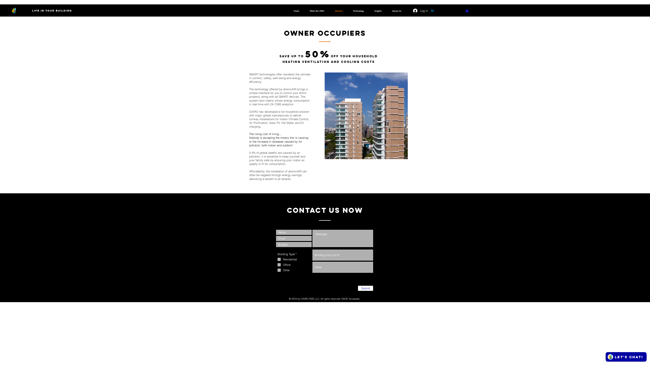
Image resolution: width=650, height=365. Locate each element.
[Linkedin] (432, 11)
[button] (467, 10)
